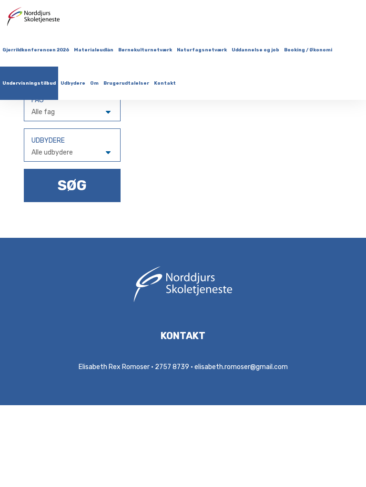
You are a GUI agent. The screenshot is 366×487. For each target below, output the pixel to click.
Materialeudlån (93, 50)
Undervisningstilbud (29, 83)
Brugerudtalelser (126, 83)
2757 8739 (172, 367)
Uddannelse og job (255, 50)
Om (94, 83)
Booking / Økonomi (308, 50)
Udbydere (73, 83)
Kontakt (165, 83)
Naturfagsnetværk (202, 50)
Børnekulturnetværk (145, 50)
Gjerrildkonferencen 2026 (35, 50)
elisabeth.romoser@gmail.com (241, 367)
